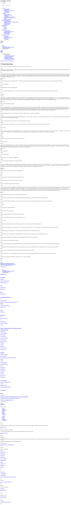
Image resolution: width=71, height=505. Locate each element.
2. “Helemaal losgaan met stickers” (9, 55)
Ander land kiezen (4, 398)
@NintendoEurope (3, 473)
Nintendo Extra (2, 377)
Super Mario (2, 465)
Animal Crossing (3, 463)
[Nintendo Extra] (3, 266)
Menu (1, 52)
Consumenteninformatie (4, 364)
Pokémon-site (2, 346)
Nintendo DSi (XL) (3, 321)
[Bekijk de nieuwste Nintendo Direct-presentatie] (8, 264)
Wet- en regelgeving (3, 380)
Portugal (3, 416)
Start (3, 45)
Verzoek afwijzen (3, 444)
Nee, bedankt (2, 433)
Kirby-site (1, 344)
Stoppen (1, 427)
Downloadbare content (3, 282)
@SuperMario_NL (3, 475)
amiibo (1, 292)
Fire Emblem (2, 455)
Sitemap (1, 393)
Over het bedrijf (3, 390)
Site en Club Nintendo (3, 323)
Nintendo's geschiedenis (4, 354)
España (3, 411)
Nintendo (1, 450)
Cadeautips (2, 372)
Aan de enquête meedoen (10, 444)
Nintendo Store (2, 367)
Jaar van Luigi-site (3, 336)
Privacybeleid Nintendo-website (5, 382)
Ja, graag (6, 433)
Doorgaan (4, 427)
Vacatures (1, 359)
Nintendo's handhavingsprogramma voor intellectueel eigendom (10, 328)
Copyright (1, 383)
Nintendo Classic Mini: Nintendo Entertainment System (8, 302)
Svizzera (3, 418)
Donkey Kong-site (3, 339)
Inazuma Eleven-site (3, 347)
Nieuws (1, 310)
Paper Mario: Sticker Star (6, 271)
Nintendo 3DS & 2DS (3, 318)
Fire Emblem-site (3, 334)
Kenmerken (2, 279)
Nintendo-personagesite (4, 329)
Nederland (4, 413)
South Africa (4, 420)
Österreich (3, 414)
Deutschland (4, 410)
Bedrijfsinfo (2, 352)
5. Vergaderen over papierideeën (9, 58)
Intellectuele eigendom (3, 385)
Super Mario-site (2, 331)
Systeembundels (2, 287)
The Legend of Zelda (3, 458)
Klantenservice (2, 315)
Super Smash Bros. (3, 460)
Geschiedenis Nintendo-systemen (5, 297)
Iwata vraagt (4, 46)
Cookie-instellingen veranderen (14, 398)
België (3, 408)
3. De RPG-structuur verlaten (8, 56)
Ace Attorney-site (3, 349)
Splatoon (1, 462)
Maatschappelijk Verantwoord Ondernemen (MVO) (8, 357)
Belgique (3, 409)
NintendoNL (2, 488)
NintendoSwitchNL (3, 490)
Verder (1, 262)
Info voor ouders (2, 375)
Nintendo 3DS (2, 277)
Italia (3, 412)
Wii (0, 298)
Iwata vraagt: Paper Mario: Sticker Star (8, 47)
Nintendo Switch (3, 274)
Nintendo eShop (2, 370)
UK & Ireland (4, 419)
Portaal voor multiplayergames (5, 305)
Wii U (1, 285)
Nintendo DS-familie (3, 300)
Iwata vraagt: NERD (3, 362)
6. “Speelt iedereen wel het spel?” (9, 59)
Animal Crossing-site (3, 333)
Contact (1, 400)
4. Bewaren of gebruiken (8, 57)
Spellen (1, 303)
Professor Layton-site (3, 341)
